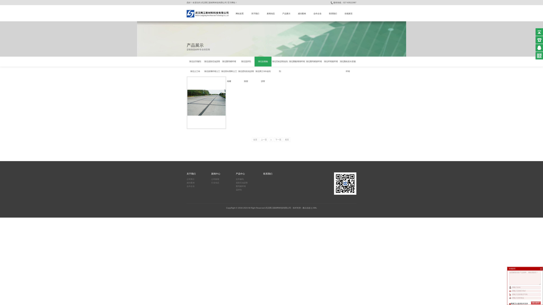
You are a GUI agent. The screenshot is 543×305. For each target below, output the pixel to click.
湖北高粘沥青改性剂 (280, 66)
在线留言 (349, 13)
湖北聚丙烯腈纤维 (314, 61)
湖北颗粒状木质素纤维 (348, 66)
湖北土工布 (195, 71)
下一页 (278, 140)
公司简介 (191, 179)
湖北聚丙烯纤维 (229, 61)
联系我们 (333, 13)
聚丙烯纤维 (241, 186)
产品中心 (240, 174)
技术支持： (298, 208)
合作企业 (317, 13)
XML (315, 208)
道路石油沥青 (242, 183)
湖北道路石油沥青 (212, 61)
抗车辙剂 (240, 179)
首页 (255, 140)
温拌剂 (239, 190)
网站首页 (240, 13)
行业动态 (215, 183)
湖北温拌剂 (246, 61)
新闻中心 (215, 174)
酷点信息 (307, 208)
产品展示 (286, 13)
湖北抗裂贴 (263, 61)
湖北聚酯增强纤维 (297, 61)
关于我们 (255, 13)
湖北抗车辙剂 (195, 61)
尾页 (287, 140)
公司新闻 (215, 179)
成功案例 (302, 13)
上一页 (264, 140)
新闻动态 (271, 13)
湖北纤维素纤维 (331, 61)
